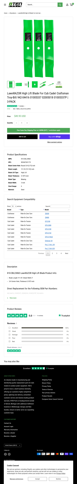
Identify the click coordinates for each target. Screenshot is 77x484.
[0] (71, 4)
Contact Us (7, 423)
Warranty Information (11, 430)
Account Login (8, 426)
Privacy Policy (60, 473)
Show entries (14, 206)
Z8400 (47, 217)
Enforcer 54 (48, 241)
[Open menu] (5, 4)
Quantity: (10, 123)
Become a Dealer (9, 433)
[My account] (67, 5)
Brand (9, 210)
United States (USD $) (11, 445)
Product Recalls (47, 396)
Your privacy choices (48, 393)
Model (47, 210)
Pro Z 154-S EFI (50, 249)
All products (12, 13)
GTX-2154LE (49, 237)
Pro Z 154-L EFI (50, 245)
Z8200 (47, 214)
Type (22, 210)
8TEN (8, 109)
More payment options (54, 142)
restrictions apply (54, 130)
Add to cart (22, 137)
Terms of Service (47, 389)
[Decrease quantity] (16, 123)
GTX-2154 (48, 233)
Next (66, 253)
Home (5, 13)
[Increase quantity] (27, 123)
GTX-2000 (48, 225)
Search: (48, 206)
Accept (37, 479)
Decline (58, 479)
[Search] (60, 4)
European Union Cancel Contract (52, 399)
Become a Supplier (10, 436)
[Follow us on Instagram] (9, 454)
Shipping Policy (47, 380)
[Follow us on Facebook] (5, 454)
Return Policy (46, 383)
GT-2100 (47, 221)
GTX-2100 (48, 229)
